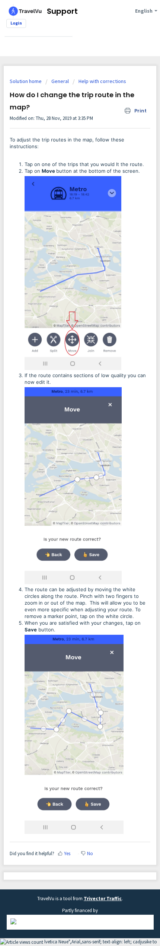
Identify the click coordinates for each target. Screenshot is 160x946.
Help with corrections (102, 81)
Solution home (26, 81)
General (60, 81)
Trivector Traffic (103, 898)
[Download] (66, 479)
